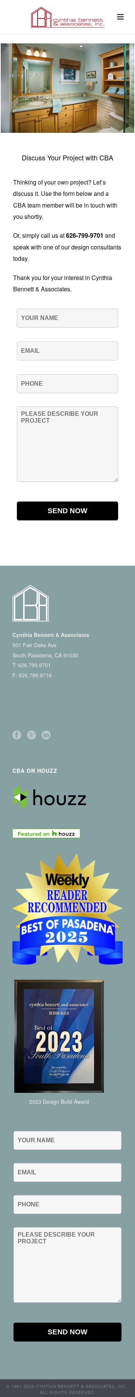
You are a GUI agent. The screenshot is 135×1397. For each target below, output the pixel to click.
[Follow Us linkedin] (46, 735)
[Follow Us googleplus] (31, 735)
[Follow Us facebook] (16, 735)
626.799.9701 (34, 665)
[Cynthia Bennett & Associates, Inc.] (67, 17)
